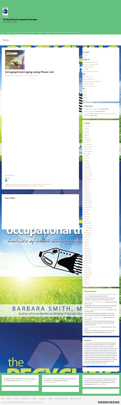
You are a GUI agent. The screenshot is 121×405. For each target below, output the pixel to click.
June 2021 (86, 265)
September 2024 (88, 179)
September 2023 (88, 207)
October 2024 (87, 177)
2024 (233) (84, 95)
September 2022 (88, 235)
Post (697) (84, 55)
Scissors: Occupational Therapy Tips (92, 327)
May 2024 (86, 188)
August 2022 (87, 237)
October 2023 (87, 205)
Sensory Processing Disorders (45, 184)
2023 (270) (84, 98)
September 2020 (88, 274)
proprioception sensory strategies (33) (91, 81)
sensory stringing (39, 186)
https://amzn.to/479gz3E (50, 382)
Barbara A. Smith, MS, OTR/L (22, 75)
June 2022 (86, 242)
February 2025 (87, 167)
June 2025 (86, 158)
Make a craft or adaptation (33, 184)
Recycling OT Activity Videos (58, 32)
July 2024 (86, 184)
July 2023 (86, 211)
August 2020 (87, 276)
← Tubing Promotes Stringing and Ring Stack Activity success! (16, 191)
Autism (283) (85, 69)
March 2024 (87, 193)
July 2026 (86, 128)
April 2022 (86, 246)
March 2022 (87, 249)
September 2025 (88, 151)
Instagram (48, 32)
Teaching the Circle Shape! (90, 111)
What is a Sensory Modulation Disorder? (93, 317)
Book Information (23, 32)
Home (2, 32)
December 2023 (88, 200)
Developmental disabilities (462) (89, 62)
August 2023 (87, 209)
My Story (15, 32)
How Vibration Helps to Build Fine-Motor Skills (95, 302)
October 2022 (87, 232)
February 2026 (87, 140)
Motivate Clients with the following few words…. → (67, 191)
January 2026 (87, 142)
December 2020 (88, 272)
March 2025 (87, 165)
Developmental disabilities (18, 184)
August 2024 (87, 181)
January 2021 (87, 269)
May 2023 (86, 216)
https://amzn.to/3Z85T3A (27, 380)
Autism (10, 184)
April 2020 (86, 283)
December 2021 (88, 256)
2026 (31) (84, 91)
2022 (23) (84, 100)
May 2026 (86, 133)
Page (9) (84, 57)
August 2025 (87, 154)
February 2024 (87, 195)
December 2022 (88, 228)
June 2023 (86, 214)
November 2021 (88, 258)
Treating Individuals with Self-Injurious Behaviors (96, 309)
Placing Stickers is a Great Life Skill (92, 109)
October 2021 (87, 260)
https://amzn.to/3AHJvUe (100, 384)
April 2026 (86, 135)
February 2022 (87, 251)
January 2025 (87, 170)
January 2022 (87, 253)
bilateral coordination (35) (88, 79)
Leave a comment (34, 75)
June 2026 (86, 130)
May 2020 (86, 281)
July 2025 (86, 156)
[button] (6, 181)
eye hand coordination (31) (88, 86)
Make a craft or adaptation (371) (90, 64)
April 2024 (86, 191)
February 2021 (87, 267)
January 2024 (87, 198)
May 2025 (86, 160)
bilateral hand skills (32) (88, 83)
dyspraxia (25, 184)
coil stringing (21, 186)
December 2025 (88, 144)
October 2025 (87, 149)
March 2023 (87, 221)
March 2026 (87, 137)
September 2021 (88, 262)
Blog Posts (8, 32)
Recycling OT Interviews (73, 32)
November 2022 (88, 230)
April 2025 (86, 163)
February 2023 (87, 223)
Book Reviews (40, 32)
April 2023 (86, 218)
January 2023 (87, 225)
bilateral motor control (14, 186)
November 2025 (88, 147)
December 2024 (88, 172)
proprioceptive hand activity (30, 186)
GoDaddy (41, 402)
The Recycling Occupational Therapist (20, 19)
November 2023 (88, 202)
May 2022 (86, 244)
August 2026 (87, 126)
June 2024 (86, 186)
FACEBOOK (32, 32)
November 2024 (88, 174)
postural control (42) (87, 76)
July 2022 (86, 239)
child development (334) (88, 67)
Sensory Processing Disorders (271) (90, 71)
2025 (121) (84, 93)
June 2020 (86, 279)
